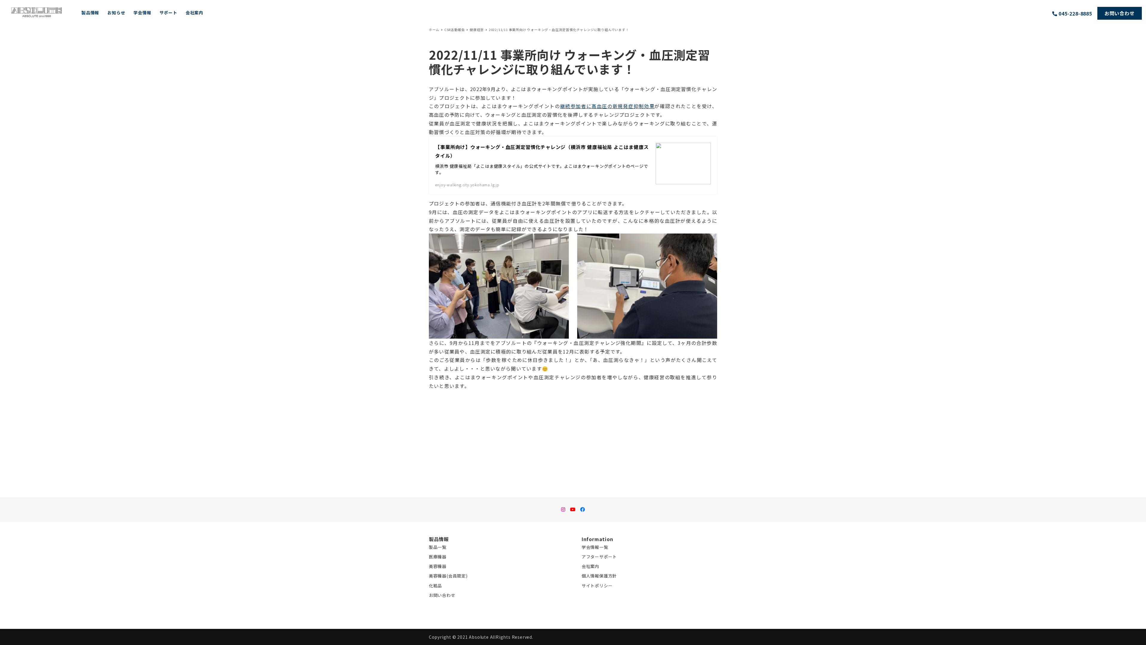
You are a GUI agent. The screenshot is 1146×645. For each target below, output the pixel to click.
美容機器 (437, 566)
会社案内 (590, 566)
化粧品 (435, 586)
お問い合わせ (442, 595)
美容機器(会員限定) (448, 576)
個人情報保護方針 (599, 576)
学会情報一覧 (595, 547)
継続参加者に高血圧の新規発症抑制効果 (607, 106)
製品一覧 (437, 547)
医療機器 (437, 557)
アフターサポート (599, 557)
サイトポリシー (597, 586)
